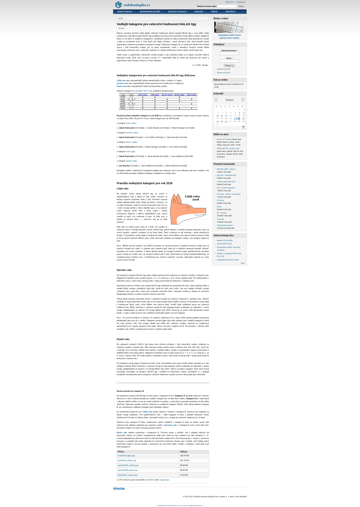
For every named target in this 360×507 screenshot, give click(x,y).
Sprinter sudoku (132, 133)
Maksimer (200, 505)
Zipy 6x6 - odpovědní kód (226, 175)
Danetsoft (167, 505)
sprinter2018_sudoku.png (128, 465)
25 (222, 121)
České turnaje (122, 12)
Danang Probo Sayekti (181, 505)
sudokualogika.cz (137, 5)
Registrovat (241, 2)
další (243, 263)
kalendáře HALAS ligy (143, 91)
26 (226, 121)
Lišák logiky (130, 151)
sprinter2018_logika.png (127, 470)
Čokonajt (220, 219)
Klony (219, 207)
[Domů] (118, 8)
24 (218, 121)
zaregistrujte (164, 480)
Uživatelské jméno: (229, 51)
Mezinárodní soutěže (148, 12)
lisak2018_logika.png (126, 456)
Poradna (196, 12)
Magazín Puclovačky (225, 240)
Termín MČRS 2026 (224, 244)
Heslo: (229, 58)
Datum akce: (237, 139)
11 (222, 116)
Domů (120, 18)
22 (239, 119)
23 (243, 119)
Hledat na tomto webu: (207, 6)
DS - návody (221, 213)
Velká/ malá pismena (225, 225)
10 (218, 116)
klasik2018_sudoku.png (127, 475)
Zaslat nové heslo (223, 73)
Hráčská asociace (175, 12)
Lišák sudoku (131, 123)
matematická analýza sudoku (228, 260)
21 (235, 119)
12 (226, 116)
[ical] (243, 128)
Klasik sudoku (131, 142)
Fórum (214, 12)
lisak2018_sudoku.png (127, 460)
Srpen (229, 99)
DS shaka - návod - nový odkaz (229, 194)
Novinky (121, 28)
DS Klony (220, 200)
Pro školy (230, 12)
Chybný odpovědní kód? (226, 182)
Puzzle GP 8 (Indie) (224, 139)
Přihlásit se (229, 2)
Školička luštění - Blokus (226, 169)
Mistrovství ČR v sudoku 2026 (228, 148)
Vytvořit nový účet (223, 69)
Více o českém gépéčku (226, 188)
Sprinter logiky (131, 161)
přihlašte (150, 480)
